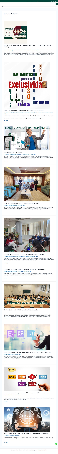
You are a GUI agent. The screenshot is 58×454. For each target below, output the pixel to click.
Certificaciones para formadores (13, 152)
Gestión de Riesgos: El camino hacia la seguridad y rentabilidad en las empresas (26, 433)
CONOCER (9, 50)
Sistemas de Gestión (33, 50)
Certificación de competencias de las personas (19, 112)
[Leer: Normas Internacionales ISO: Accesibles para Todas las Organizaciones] (27, 85)
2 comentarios (6, 154)
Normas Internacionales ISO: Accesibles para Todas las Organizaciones (24, 110)
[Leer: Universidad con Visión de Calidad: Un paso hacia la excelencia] (27, 183)
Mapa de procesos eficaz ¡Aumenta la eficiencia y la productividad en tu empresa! (26, 393)
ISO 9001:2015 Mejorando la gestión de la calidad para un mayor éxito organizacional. (28, 352)
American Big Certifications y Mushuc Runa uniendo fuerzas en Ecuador (24, 254)
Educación (13, 205)
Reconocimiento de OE (25, 50)
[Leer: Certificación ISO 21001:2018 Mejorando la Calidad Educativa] (27, 295)
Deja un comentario (7, 112)
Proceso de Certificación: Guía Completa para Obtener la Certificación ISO (24, 269)
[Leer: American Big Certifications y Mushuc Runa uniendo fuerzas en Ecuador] (27, 234)
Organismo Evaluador (41, 112)
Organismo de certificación (16, 50)
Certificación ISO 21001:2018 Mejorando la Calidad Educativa (21, 310)
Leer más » (6, 56)
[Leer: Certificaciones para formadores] (27, 138)
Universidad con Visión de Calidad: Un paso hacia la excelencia (21, 203)
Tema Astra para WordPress (42, 450)
